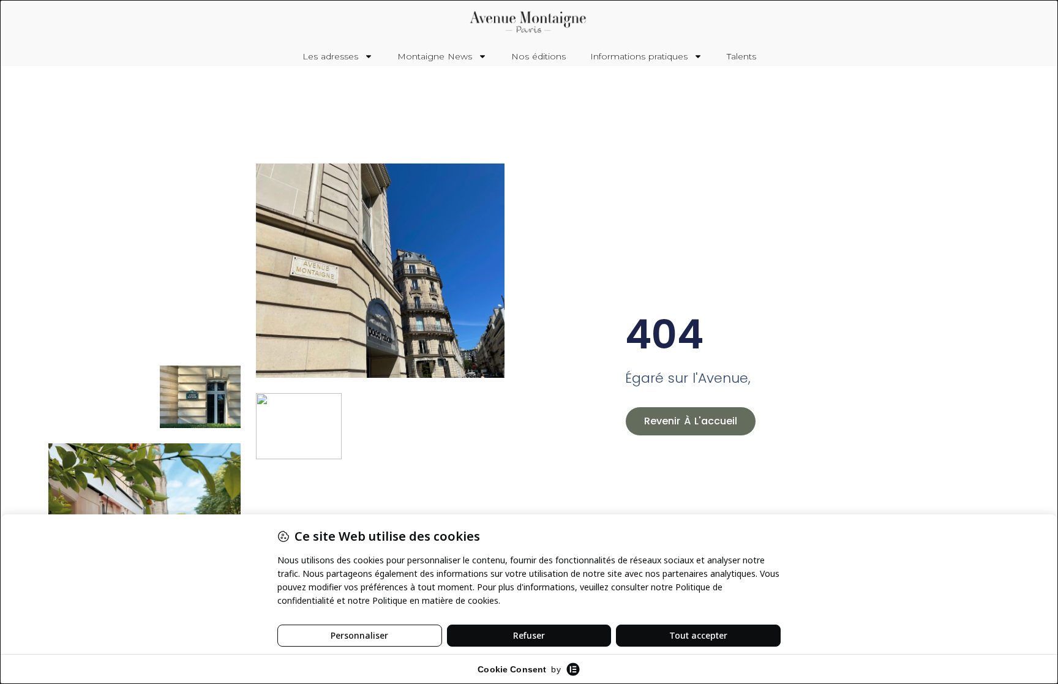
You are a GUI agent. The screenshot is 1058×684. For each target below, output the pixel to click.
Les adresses (330, 56)
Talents (741, 56)
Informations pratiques (639, 56)
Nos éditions (538, 56)
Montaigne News (434, 56)
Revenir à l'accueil (690, 421)
